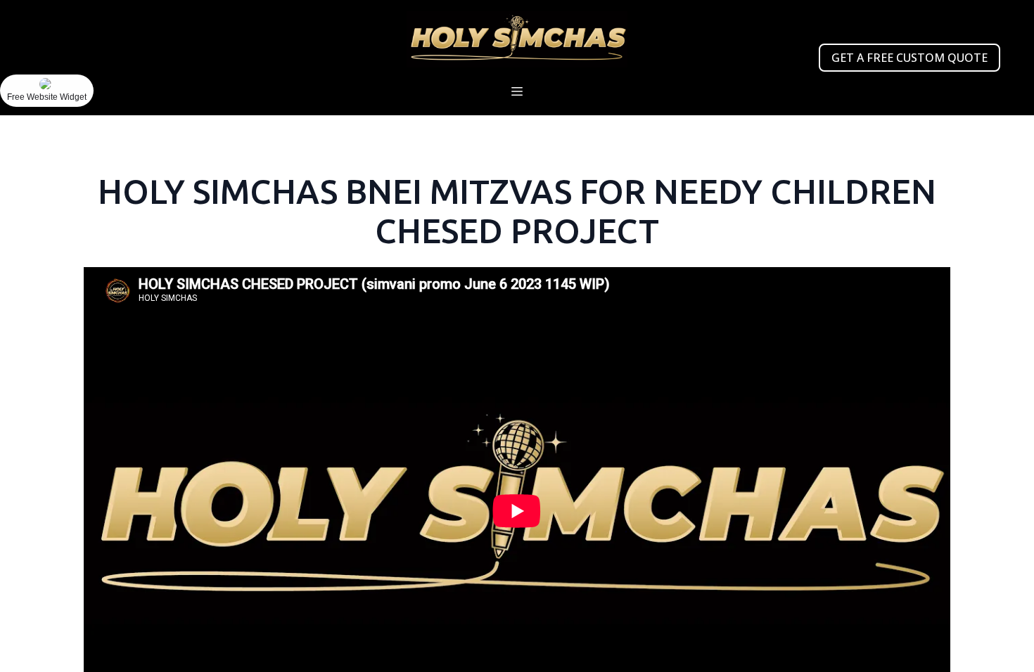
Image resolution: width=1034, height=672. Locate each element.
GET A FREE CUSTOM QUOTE (909, 57)
